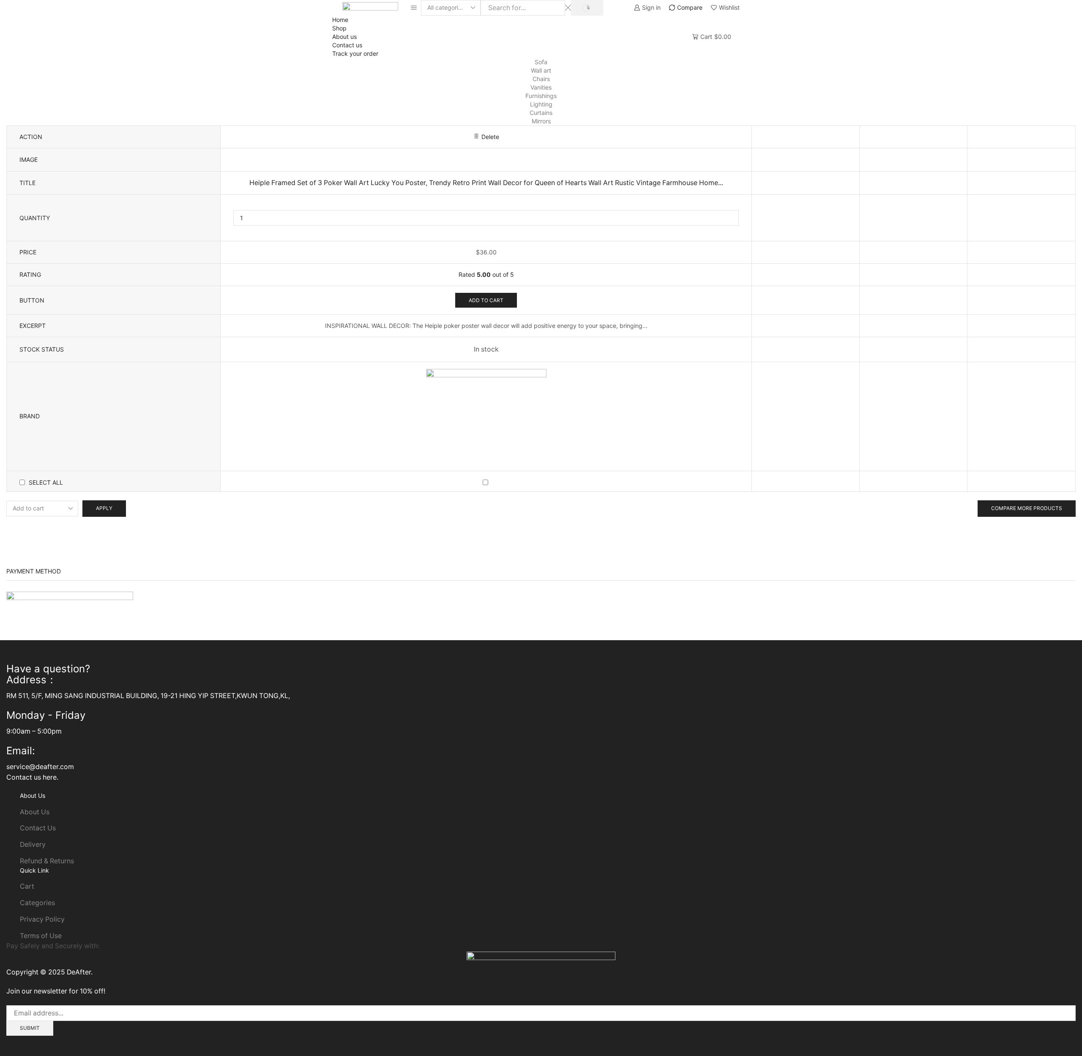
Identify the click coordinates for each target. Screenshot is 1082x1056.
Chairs (541, 78)
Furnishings (541, 95)
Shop (339, 28)
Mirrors (541, 121)
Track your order (355, 53)
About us (344, 36)
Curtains (541, 112)
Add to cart (486, 300)
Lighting (541, 104)
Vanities (541, 87)
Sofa (541, 61)
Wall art (541, 70)
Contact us (347, 45)
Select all (46, 482)
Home (340, 19)
